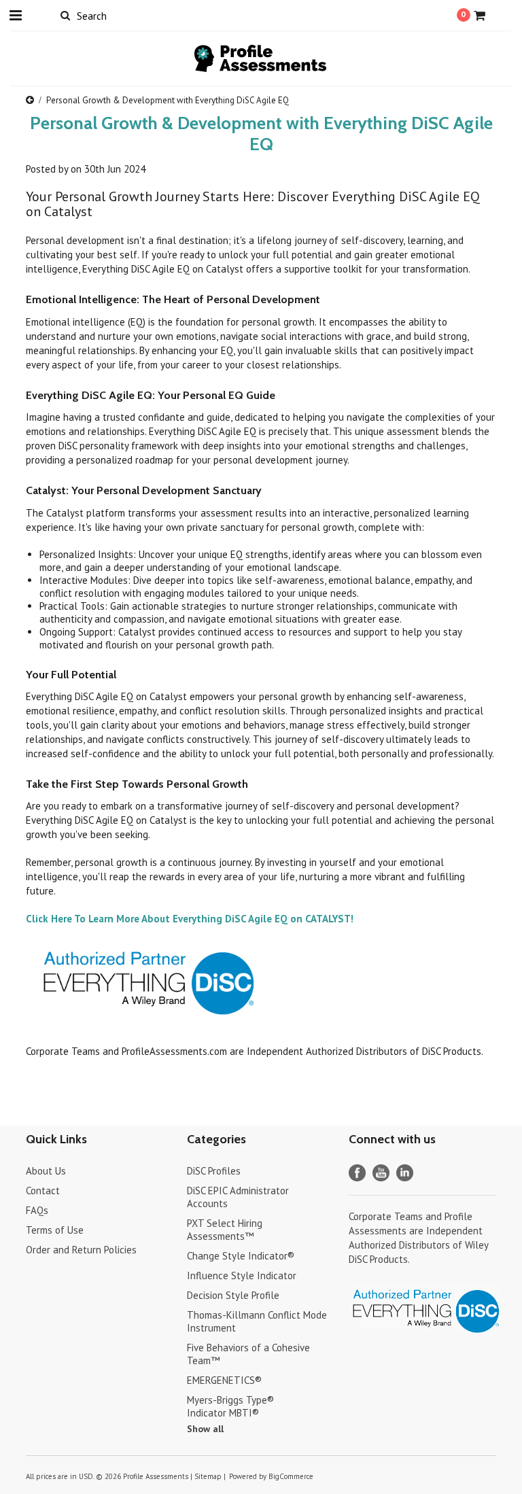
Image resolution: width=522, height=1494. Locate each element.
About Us (46, 1170)
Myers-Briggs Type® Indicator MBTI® (230, 1406)
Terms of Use (55, 1229)
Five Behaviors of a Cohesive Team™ (248, 1354)
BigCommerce (290, 1476)
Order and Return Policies (81, 1249)
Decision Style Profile (233, 1295)
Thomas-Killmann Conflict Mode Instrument (257, 1321)
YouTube (380, 1172)
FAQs (37, 1210)
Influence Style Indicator (241, 1275)
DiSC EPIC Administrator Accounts (238, 1197)
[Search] (64, 14)
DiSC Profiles (214, 1170)
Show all (205, 1429)
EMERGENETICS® (224, 1380)
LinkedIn (404, 1172)
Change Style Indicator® (240, 1255)
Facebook (357, 1172)
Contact (43, 1190)
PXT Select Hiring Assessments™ (224, 1230)
